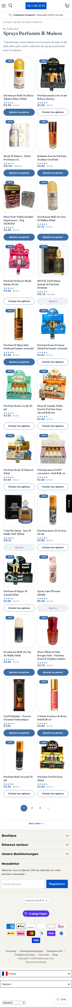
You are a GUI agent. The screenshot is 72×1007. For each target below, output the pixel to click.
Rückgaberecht (55, 951)
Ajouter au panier (19, 112)
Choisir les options (53, 112)
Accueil (7, 22)
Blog (55, 954)
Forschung (11, 951)
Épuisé (53, 301)
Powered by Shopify (36, 962)
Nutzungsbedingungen (31, 951)
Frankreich (34, 900)
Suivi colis (44, 954)
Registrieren (57, 884)
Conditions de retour (24, 954)
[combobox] (36, 973)
